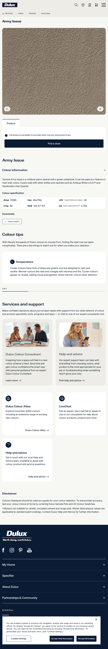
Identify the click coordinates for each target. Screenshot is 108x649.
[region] (51, 630)
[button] (12, 221)
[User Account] (90, 5)
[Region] (83, 5)
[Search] (76, 5)
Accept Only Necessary (62, 638)
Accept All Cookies (86, 638)
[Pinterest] (20, 550)
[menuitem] (8, 565)
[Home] (3, 13)
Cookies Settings (18, 638)
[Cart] (97, 5)
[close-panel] (104, 5)
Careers (5, 615)
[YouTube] (29, 550)
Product (11, 123)
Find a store (54, 143)
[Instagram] (12, 550)
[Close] (96, 619)
